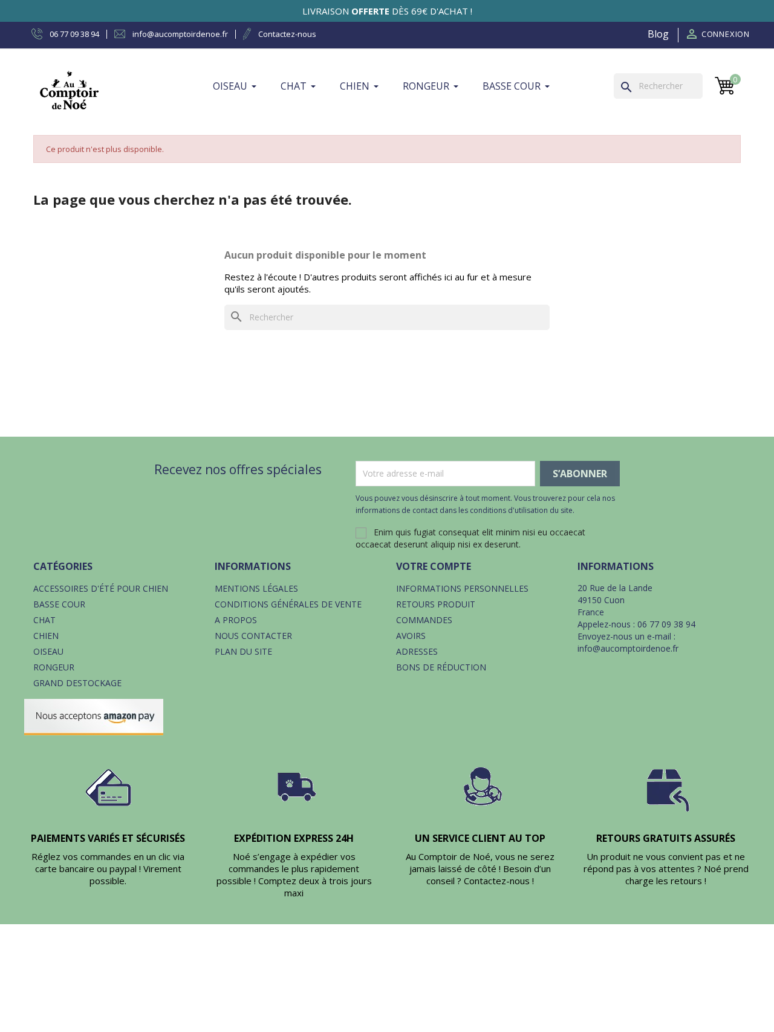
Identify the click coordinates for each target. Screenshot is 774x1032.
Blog (658, 34)
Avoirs (411, 635)
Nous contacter (253, 635)
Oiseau (48, 651)
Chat (44, 620)
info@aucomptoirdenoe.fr (627, 648)
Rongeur (53, 667)
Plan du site (243, 651)
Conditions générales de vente (288, 604)
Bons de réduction (441, 667)
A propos (236, 620)
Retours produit (435, 604)
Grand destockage (77, 683)
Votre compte (433, 566)
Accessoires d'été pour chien (100, 588)
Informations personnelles (462, 588)
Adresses (417, 651)
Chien (46, 635)
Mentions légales (256, 588)
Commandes (424, 620)
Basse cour (59, 604)
